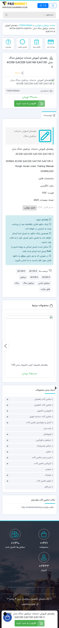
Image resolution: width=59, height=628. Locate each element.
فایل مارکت (45, 289)
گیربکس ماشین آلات (42, 463)
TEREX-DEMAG (25, 25)
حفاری (48, 451)
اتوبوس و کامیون (44, 410)
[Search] (6, 15)
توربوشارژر (47, 434)
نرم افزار (48, 486)
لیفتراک (48, 475)
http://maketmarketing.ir (33, 507)
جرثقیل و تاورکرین (41, 25)
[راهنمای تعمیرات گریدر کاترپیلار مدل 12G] (29, 338)
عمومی (48, 469)
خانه (53, 25)
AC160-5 (21, 271)
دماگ (17, 283)
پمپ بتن (47, 428)
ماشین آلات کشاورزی (42, 405)
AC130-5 (33, 271)
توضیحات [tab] (47, 115)
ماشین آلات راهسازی (42, 399)
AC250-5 (34, 277)
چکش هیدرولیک (44, 446)
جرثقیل (23, 277)
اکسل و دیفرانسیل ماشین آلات (38, 422)
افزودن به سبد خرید (26, 103)
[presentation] (5, 346)
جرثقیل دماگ (28, 283)
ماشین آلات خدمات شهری (40, 416)
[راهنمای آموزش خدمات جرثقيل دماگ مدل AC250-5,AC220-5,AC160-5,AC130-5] (29, 82)
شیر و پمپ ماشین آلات (41, 457)
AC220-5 (46, 277)
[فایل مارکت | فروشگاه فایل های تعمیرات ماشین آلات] (15, 5)
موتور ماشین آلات (44, 481)
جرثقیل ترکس (44, 283)
